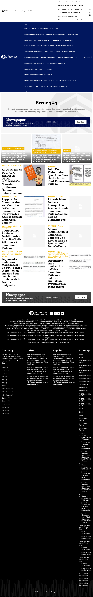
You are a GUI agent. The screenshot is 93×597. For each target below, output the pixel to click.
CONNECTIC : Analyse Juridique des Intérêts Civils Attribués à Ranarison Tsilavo (11, 239)
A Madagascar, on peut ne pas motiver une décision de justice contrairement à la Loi (12, 254)
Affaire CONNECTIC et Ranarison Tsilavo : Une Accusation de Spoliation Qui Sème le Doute (58, 237)
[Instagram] (89, 9)
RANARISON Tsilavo (9, 196)
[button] (26, 91)
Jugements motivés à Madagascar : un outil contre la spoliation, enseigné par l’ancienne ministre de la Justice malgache (12, 272)
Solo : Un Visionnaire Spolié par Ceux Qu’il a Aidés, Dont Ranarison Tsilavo (58, 177)
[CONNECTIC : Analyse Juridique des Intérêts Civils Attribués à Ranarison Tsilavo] (34, 236)
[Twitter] (89, 12)
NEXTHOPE (52, 166)
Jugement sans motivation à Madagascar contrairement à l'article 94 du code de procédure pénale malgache (58, 254)
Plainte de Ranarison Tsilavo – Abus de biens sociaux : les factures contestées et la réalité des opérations (38, 370)
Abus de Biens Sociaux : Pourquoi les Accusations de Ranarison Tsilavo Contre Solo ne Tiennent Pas (58, 209)
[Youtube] (89, 15)
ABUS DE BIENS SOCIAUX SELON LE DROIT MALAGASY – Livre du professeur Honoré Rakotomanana (12, 181)
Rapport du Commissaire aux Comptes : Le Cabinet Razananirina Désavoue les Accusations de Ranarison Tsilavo (12, 211)
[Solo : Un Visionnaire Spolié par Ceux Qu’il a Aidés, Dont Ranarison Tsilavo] (80, 175)
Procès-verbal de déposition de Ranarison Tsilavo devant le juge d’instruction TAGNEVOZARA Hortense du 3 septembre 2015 (38, 380)
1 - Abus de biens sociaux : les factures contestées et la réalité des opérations (45, 151)
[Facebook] (89, 6)
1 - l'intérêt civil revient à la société (13, 148)
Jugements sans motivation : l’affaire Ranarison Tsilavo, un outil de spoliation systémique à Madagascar (57, 273)
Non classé (67, 150)
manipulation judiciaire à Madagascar (11, 166)
